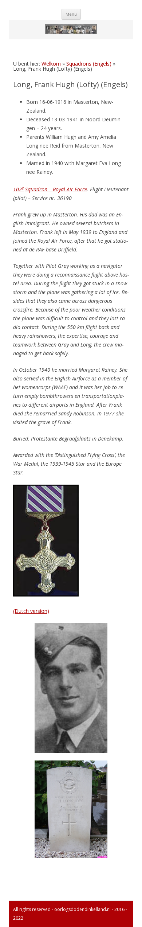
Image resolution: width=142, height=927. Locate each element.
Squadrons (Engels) (88, 63)
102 (18, 189)
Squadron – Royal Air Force (56, 189)
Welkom (51, 63)
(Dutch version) (31, 610)
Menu (71, 14)
